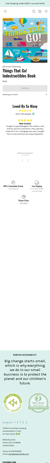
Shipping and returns (10, 94)
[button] (33, 11)
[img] (25, 110)
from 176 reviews (23, 114)
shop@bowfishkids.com (18, 454)
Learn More (24, 203)
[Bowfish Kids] (5, 11)
